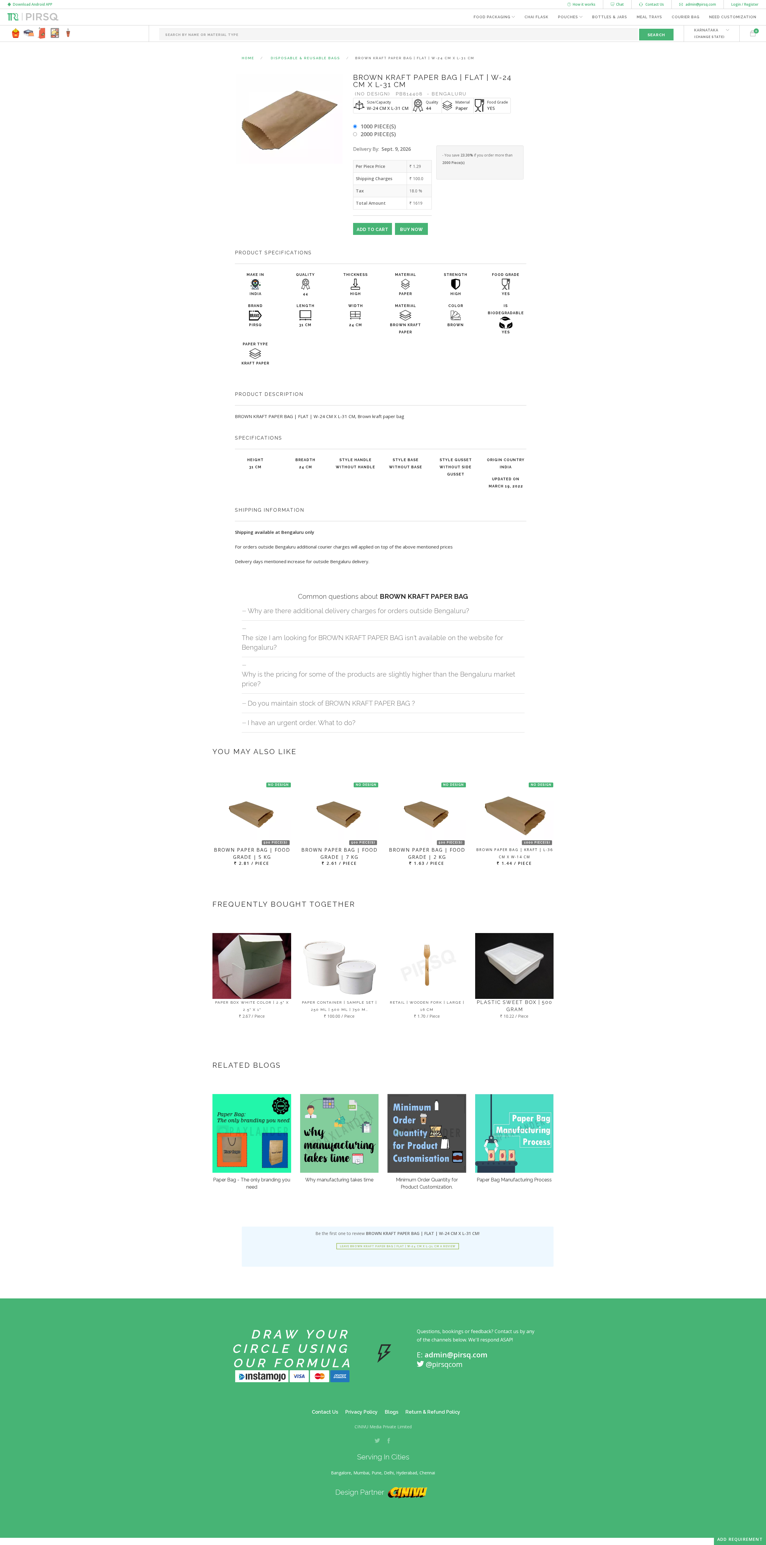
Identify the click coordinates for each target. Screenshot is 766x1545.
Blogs (391, 1412)
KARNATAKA (709, 33)
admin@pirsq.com (700, 4)
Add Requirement (740, 1539)
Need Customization (732, 17)
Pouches (568, 17)
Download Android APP (31, 4)
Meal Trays (649, 17)
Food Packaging (492, 17)
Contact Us (653, 4)
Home (248, 58)
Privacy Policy (361, 1412)
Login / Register (745, 4)
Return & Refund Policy (432, 1412)
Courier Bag (686, 17)
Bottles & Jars (609, 17)
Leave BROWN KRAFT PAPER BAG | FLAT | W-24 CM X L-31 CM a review (397, 1246)
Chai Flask (536, 17)
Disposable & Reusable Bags (305, 58)
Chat (619, 4)
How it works (583, 4)
